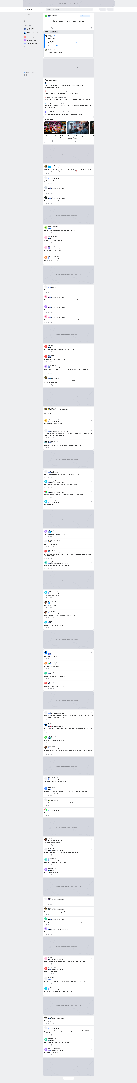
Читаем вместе (55, 378)
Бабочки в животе (57, 97)
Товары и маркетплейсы (57, 532)
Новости (53, 789)
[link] (55, 132)
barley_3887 (49, 111)
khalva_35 (49, 103)
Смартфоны (54, 103)
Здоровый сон (54, 800)
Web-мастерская (56, 979)
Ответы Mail (54, 228)
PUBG (53, 1040)
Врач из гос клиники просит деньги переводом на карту (64, 114)
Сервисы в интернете (56, 16)
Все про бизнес (55, 603)
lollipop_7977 (49, 91)
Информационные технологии (59, 409)
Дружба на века (56, 83)
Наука (53, 738)
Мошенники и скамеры (58, 111)
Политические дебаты (57, 367)
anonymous (49, 83)
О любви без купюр (57, 91)
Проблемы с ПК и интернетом (59, 431)
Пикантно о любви (56, 726)
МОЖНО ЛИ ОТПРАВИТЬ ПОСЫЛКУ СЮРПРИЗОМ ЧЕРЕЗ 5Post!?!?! (68, 99)
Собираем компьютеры (57, 713)
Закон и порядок (55, 167)
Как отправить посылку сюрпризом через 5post (62, 93)
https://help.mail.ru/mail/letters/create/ (74, 42)
